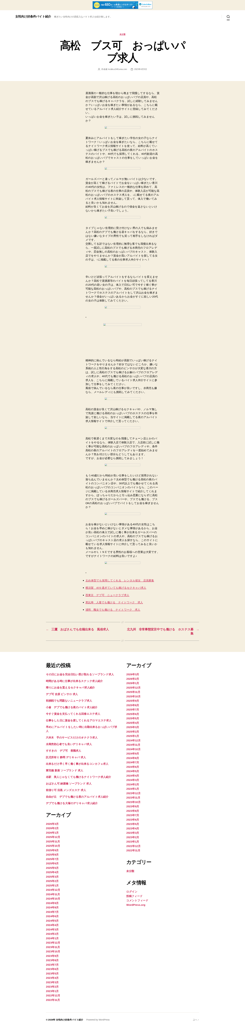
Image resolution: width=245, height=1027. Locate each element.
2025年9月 (52, 850)
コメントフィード (137, 900)
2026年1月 (52, 832)
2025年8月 (52, 854)
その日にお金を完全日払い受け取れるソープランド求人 (80, 674)
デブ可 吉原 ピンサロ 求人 (62, 694)
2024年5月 (52, 920)
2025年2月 (52, 881)
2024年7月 (52, 911)
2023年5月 (52, 973)
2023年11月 (53, 947)
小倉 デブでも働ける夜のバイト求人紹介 (71, 707)
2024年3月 (52, 929)
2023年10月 (53, 951)
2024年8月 (52, 907)
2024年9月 (52, 903)
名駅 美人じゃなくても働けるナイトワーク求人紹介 (78, 776)
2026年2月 (52, 828)
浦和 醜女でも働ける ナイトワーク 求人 (112, 609)
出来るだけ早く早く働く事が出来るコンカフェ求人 (77, 763)
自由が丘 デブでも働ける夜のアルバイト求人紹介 (77, 796)
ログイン (131, 891)
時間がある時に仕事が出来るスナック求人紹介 (74, 680)
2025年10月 (53, 845)
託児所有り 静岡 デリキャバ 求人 (66, 757)
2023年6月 (52, 969)
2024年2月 (52, 933)
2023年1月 (52, 991)
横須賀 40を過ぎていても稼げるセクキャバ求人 (115, 588)
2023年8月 (52, 960)
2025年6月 (52, 863)
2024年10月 (53, 898)
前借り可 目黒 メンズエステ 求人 (66, 790)
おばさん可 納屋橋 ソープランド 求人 (69, 783)
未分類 (123, 34)
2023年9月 (52, 955)
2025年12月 (53, 837)
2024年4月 (52, 925)
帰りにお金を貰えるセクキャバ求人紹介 (70, 687)
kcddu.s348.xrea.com (117, 69)
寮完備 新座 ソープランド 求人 (64, 770)
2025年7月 (52, 859)
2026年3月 (52, 823)
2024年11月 (53, 894)
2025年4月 (52, 872)
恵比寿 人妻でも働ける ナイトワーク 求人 (114, 602)
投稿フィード (134, 896)
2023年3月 (52, 982)
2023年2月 (52, 986)
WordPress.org (135, 904)
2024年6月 (52, 916)
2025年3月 (52, 876)
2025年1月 (52, 885)
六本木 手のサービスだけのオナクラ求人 (72, 737)
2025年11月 (53, 841)
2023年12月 (53, 942)
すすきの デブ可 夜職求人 (63, 750)
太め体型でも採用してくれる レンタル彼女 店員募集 (119, 580)
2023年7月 (52, 964)
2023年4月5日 (140, 69)
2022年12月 (53, 995)
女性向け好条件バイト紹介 (33, 16)
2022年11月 (53, 999)
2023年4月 (52, 977)
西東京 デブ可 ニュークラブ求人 (107, 595)
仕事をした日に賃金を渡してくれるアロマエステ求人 (79, 720)
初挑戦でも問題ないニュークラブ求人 (69, 700)
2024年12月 (53, 889)
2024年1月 (52, 938)
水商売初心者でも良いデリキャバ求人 (69, 744)
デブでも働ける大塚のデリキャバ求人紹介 (72, 803)
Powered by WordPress (98, 1019)
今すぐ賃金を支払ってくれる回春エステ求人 (73, 713)
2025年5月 (52, 867)
